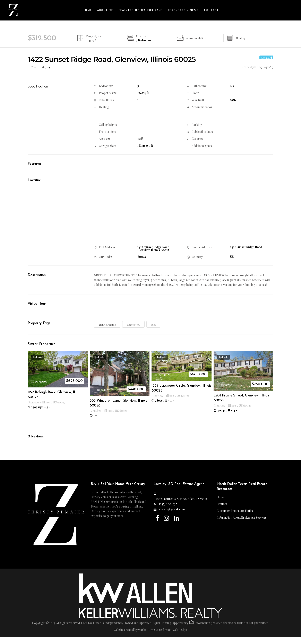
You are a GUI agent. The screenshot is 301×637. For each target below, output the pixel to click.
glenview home (107, 324)
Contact (222, 504)
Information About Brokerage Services (241, 517)
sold (153, 324)
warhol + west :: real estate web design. (163, 630)
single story (133, 324)
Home (220, 497)
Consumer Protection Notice (235, 511)
